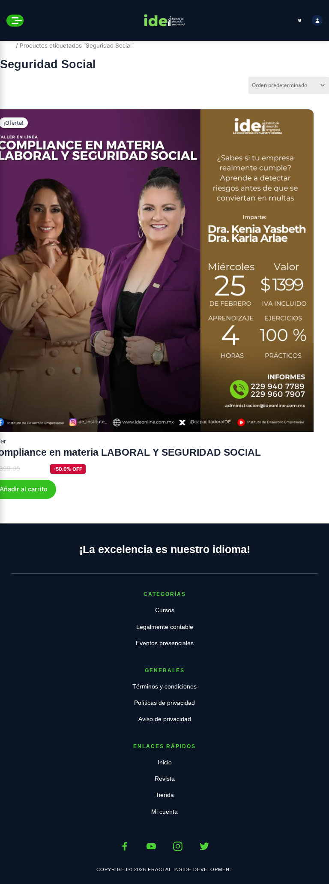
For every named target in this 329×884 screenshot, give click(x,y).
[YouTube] (151, 846)
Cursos (164, 610)
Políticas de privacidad (164, 702)
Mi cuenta (164, 811)
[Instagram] (177, 846)
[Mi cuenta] (317, 20)
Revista (165, 778)
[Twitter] (204, 846)
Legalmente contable (164, 626)
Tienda (165, 794)
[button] (15, 21)
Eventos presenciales (165, 643)
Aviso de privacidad (164, 719)
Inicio (7, 45)
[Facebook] (124, 846)
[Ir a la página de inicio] (164, 20)
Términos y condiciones (164, 686)
